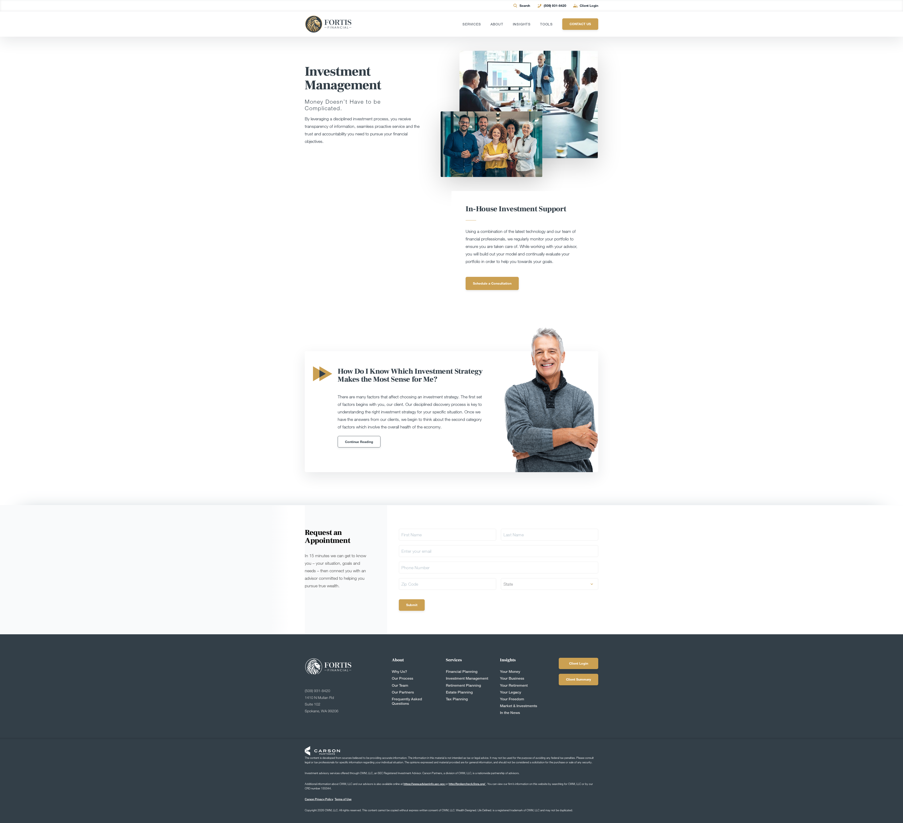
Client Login (589, 6)
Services (472, 24)
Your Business (512, 678)
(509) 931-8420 (555, 6)
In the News (510, 712)
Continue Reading (359, 442)
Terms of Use (343, 799)
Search (524, 6)
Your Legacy (510, 692)
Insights (522, 24)
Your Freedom (512, 699)
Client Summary (578, 679)
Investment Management (467, 678)
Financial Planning (461, 671)
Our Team (400, 685)
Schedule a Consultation (492, 283)
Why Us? (399, 671)
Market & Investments (518, 706)
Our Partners (403, 692)
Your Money (510, 671)
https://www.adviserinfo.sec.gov (424, 784)
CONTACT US (580, 24)
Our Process (402, 678)
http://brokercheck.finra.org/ (467, 784)
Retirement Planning (463, 685)
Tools (546, 24)
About (497, 24)
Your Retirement (514, 685)
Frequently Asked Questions (407, 701)
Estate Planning (459, 692)
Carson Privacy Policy (319, 799)
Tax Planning (457, 699)
